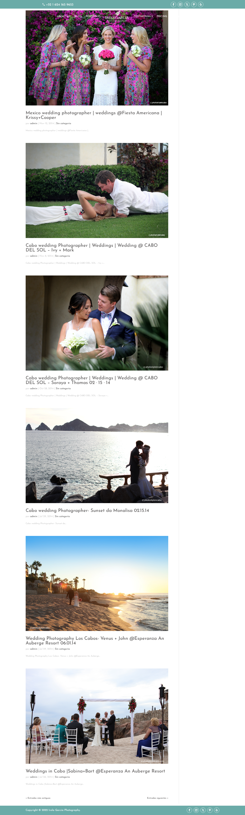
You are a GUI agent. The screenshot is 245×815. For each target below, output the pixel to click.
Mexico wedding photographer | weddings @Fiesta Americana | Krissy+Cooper (94, 115)
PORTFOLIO (93, 16)
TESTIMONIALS (143, 16)
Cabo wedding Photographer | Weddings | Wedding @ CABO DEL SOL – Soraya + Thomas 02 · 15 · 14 (92, 380)
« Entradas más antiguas (38, 798)
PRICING (162, 16)
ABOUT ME (63, 16)
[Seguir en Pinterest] (194, 4)
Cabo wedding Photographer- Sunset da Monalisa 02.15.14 (87, 510)
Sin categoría (63, 123)
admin (33, 123)
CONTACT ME (179, 16)
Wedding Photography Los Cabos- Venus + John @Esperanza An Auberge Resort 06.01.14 (95, 641)
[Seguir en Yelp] (200, 4)
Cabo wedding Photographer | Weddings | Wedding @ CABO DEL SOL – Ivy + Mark (92, 248)
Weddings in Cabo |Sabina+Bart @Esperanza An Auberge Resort (95, 771)
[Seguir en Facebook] (173, 4)
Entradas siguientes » (157, 798)
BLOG (78, 16)
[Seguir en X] (187, 4)
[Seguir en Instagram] (180, 4)
